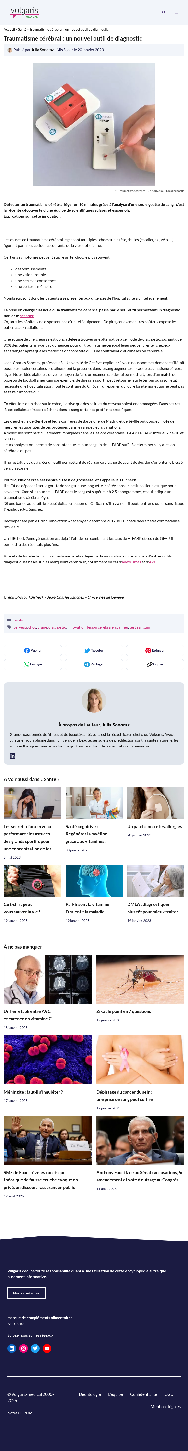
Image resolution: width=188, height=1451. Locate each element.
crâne (42, 627)
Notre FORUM (20, 1412)
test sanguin (139, 627)
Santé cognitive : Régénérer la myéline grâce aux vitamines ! (86, 834)
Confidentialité (143, 1394)
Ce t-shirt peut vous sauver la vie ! (22, 908)
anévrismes (131, 561)
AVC (153, 561)
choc (32, 627)
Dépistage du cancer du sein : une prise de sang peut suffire (124, 1095)
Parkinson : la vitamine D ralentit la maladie (87, 908)
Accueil (9, 29)
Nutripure (15, 1323)
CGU (168, 1394)
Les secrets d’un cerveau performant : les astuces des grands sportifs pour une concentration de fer (27, 837)
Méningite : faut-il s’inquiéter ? (33, 1091)
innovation (76, 627)
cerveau (20, 627)
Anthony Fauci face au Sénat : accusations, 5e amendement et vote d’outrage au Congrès (140, 1176)
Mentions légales (166, 1406)
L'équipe (115, 1394)
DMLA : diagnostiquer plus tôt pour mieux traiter (152, 908)
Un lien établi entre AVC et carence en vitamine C (28, 1015)
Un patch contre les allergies (154, 826)
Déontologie (90, 1394)
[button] (163, 12)
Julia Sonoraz (116, 724)
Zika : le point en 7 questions (123, 1011)
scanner (27, 315)
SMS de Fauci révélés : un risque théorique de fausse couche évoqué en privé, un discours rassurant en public (41, 1180)
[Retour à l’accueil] (24, 12)
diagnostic (57, 627)
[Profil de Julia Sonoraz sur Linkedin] (12, 755)
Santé (22, 29)
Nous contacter (26, 1293)
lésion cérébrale (100, 627)
